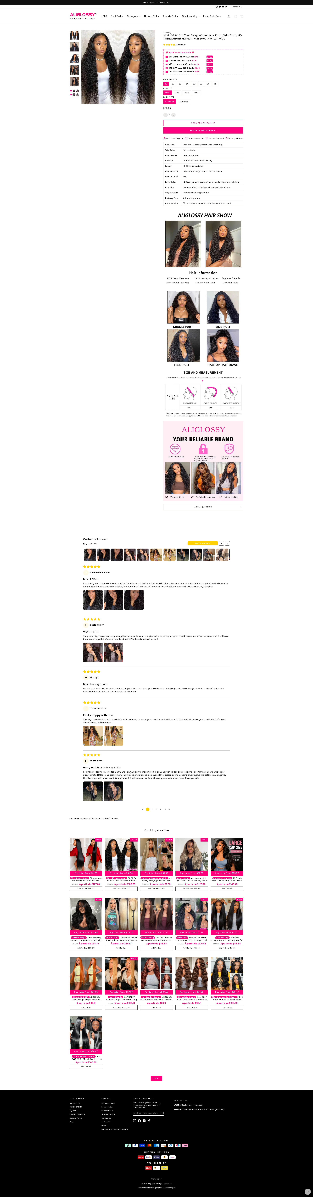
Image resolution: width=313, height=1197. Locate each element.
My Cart (73, 1111)
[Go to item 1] (90, 555)
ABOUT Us (105, 1122)
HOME (104, 16)
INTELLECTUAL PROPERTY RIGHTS (114, 1129)
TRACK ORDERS (76, 1107)
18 (166, 84)
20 (173, 84)
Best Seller (117, 16)
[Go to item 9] (196, 555)
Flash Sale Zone (212, 16)
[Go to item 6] (156, 555)
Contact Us (106, 1118)
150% (167, 92)
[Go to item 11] (222, 555)
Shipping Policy (108, 1103)
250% (196, 92)
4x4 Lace (169, 101)
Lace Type (168, 97)
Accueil (166, 33)
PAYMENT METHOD (77, 1114)
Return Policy (107, 1107)
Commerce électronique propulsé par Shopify (156, 1188)
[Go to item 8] (183, 555)
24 (187, 84)
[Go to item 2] (103, 555)
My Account (75, 1103)
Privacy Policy (107, 1111)
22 (180, 84)
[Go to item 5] (143, 555)
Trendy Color (170, 16)
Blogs (72, 1122)
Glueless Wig (190, 16)
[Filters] (221, 543)
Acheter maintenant (203, 130)
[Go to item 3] (117, 555)
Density (167, 88)
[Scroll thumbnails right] (227, 555)
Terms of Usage (108, 1114)
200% (186, 92)
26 (194, 84)
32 (215, 84)
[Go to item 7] (169, 555)
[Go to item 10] (209, 555)
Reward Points (76, 1118)
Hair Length (170, 79)
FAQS (103, 1125)
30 (208, 84)
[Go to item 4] (130, 555)
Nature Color (151, 16)
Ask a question (203, 507)
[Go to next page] (170, 809)
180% (177, 92)
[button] (169, 44)
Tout (156, 1078)
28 (201, 84)
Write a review (202, 543)
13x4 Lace (183, 101)
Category (133, 16)
